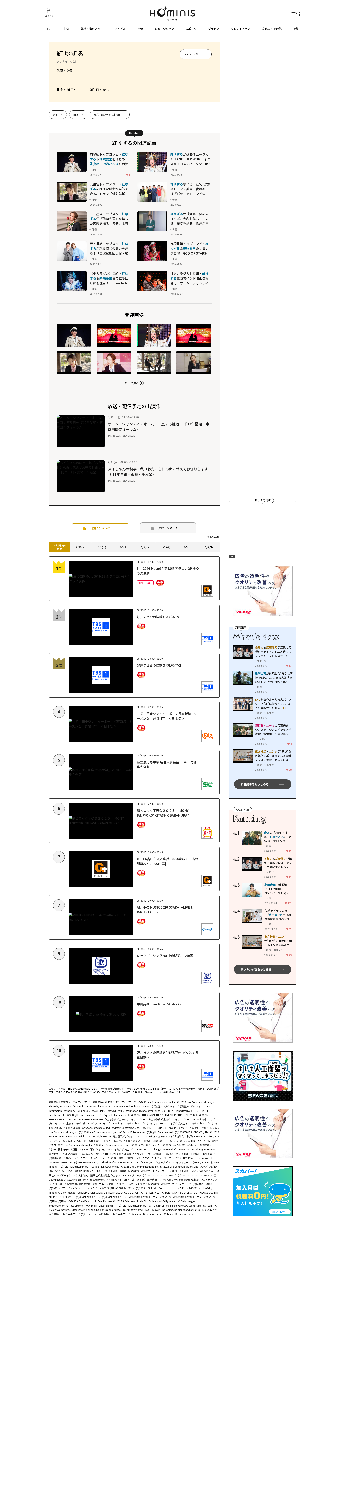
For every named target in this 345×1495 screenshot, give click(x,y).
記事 (55, 114)
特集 (296, 29)
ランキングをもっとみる (256, 969)
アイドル (120, 29)
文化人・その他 (272, 29)
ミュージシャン (164, 29)
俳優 (66, 29)
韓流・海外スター (92, 29)
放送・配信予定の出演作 (107, 114)
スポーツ (191, 29)
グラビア (213, 29)
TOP (49, 29)
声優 (140, 29)
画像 (75, 114)
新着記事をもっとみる (255, 784)
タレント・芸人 (241, 29)
